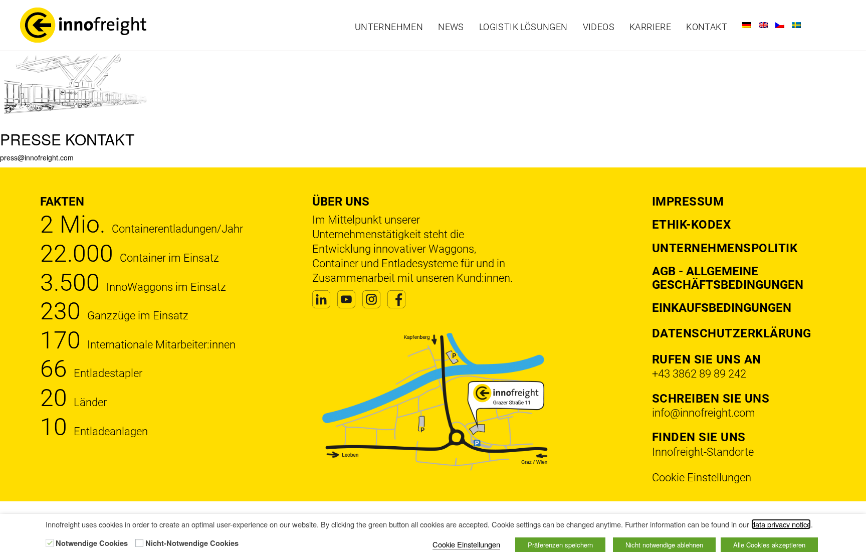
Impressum (688, 202)
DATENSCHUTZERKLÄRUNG (731, 333)
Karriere (650, 27)
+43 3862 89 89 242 (699, 373)
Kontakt (706, 27)
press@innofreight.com (37, 157)
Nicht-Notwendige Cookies (192, 543)
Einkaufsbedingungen (721, 308)
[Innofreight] (114, 25)
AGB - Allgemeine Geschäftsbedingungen (727, 277)
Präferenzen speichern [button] (560, 544)
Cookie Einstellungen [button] (701, 477)
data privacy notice (781, 524)
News (451, 27)
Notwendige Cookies (92, 543)
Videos (598, 27)
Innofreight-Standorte (703, 452)
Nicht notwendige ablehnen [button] (664, 544)
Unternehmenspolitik (725, 248)
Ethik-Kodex (691, 225)
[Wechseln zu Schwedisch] (796, 25)
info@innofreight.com (703, 413)
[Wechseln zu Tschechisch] (779, 25)
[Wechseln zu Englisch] (763, 25)
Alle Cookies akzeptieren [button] (769, 544)
